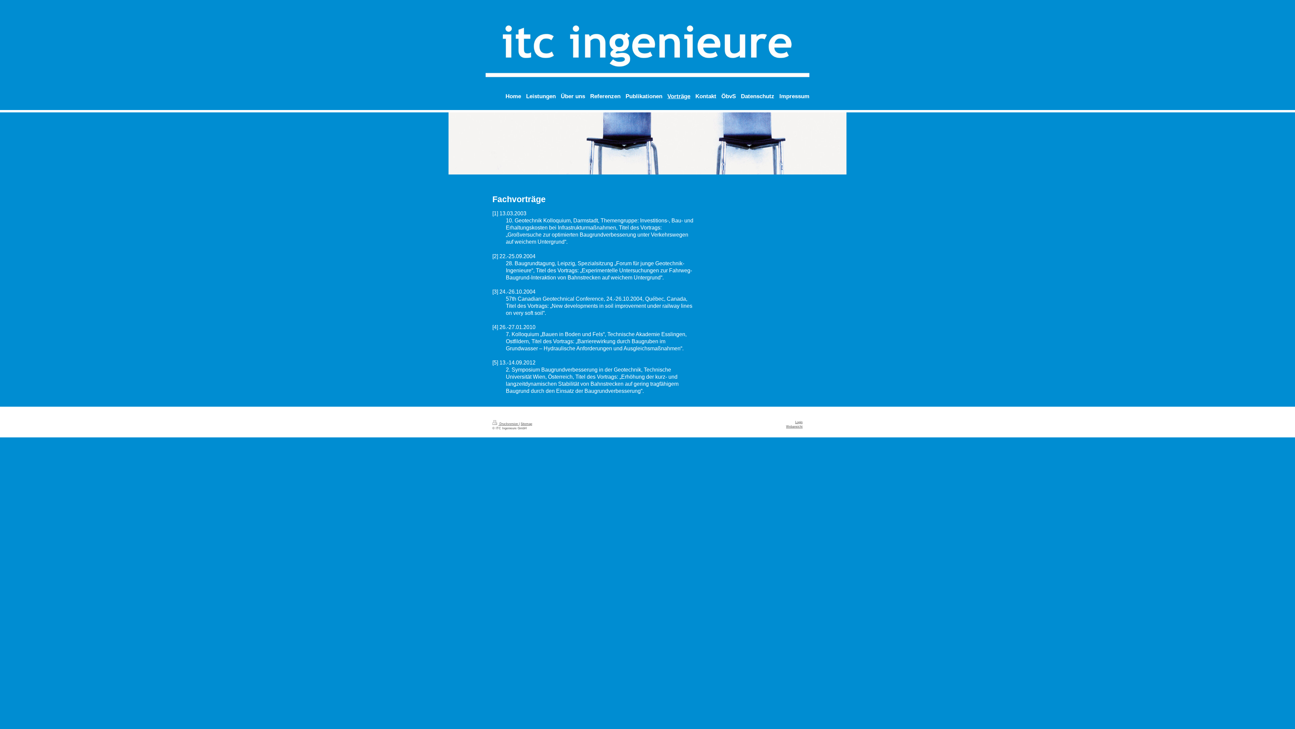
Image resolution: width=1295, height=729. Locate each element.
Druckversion (508, 424)
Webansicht (794, 426)
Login (799, 422)
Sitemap (526, 424)
